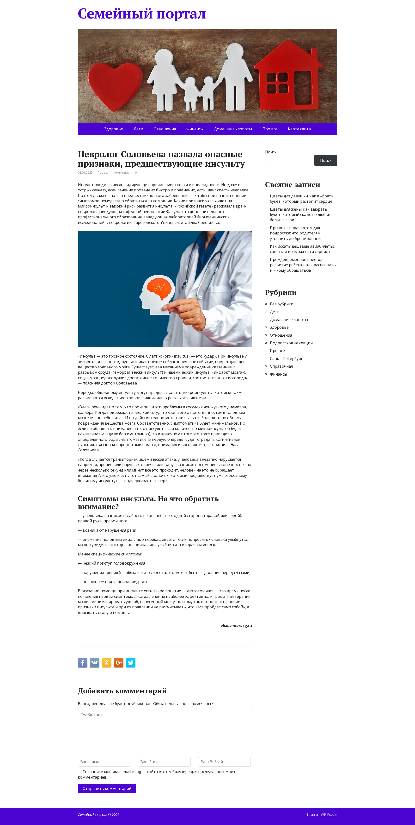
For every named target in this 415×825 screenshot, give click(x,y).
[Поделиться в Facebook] (82, 663)
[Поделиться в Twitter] (130, 663)
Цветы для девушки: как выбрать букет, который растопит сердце (302, 198)
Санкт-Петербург (286, 358)
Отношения (165, 129)
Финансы (194, 129)
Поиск (271, 152)
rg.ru (247, 625)
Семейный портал (142, 13)
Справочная (281, 366)
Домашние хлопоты (233, 129)
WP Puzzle (329, 814)
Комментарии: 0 (125, 172)
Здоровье (113, 129)
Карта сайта (299, 129)
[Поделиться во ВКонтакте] (94, 663)
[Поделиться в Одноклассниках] (106, 663)
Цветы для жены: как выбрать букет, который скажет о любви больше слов (300, 215)
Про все (269, 129)
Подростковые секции (291, 343)
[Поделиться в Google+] (118, 663)
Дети (138, 129)
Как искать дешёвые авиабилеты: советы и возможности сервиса (302, 249)
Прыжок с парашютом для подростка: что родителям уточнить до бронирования (296, 233)
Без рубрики (281, 304)
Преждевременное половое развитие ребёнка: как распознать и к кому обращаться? (303, 265)
